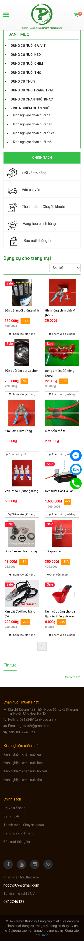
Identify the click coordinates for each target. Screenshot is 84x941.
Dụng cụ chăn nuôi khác (32, 99)
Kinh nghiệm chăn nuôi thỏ (32, 142)
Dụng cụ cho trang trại (32, 90)
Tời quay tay (53, 551)
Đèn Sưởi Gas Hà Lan (59, 491)
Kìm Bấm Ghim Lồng (18, 431)
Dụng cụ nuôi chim (27, 63)
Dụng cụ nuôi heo (26, 55)
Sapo (45, 935)
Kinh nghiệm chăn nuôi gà (31, 115)
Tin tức (10, 665)
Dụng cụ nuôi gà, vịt (28, 45)
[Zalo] (76, 469)
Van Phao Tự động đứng (21, 491)
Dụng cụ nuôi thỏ (26, 72)
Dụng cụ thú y (23, 81)
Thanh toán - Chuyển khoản (24, 825)
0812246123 (25, 732)
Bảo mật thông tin (17, 842)
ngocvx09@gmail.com (34, 726)
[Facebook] (76, 455)
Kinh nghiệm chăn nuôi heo (32, 124)
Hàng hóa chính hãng (19, 833)
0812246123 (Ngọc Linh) (38, 719)
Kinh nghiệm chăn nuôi (30, 108)
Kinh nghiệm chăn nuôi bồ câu (34, 133)
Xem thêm (72, 677)
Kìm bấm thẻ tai (55, 431)
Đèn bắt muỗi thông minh (22, 310)
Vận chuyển (12, 816)
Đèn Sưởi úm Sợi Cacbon (21, 370)
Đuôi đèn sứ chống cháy (21, 551)
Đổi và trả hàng (14, 808)
